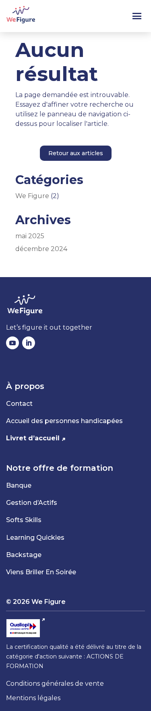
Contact (19, 403)
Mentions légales (33, 698)
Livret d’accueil (33, 438)
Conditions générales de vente (55, 683)
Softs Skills (23, 520)
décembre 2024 (41, 249)
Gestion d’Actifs (31, 502)
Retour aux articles (75, 153)
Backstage (23, 555)
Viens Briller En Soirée (41, 572)
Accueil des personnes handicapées (64, 421)
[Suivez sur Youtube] (12, 342)
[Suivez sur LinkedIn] (28, 342)
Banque (18, 485)
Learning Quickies (35, 537)
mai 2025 (29, 236)
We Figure (32, 196)
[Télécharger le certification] (26, 628)
